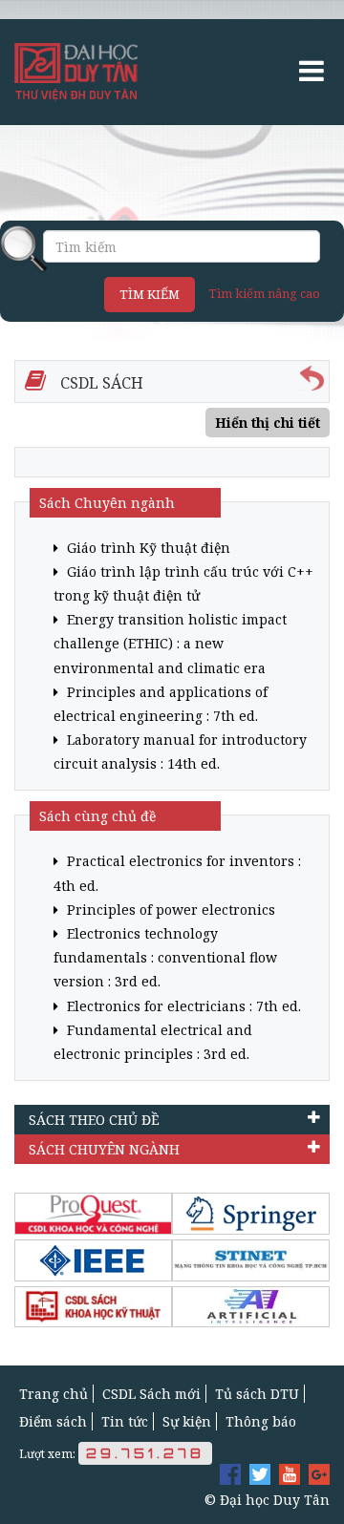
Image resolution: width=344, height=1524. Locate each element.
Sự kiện (186, 1421)
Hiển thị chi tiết (267, 422)
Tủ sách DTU (257, 1394)
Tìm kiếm (149, 294)
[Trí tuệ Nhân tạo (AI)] (251, 1307)
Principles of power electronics (169, 909)
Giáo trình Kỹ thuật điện (146, 548)
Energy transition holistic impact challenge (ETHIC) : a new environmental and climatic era (170, 643)
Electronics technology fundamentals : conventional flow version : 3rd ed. (165, 957)
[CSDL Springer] (251, 1214)
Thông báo (261, 1421)
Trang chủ (53, 1394)
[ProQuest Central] (93, 1214)
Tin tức (124, 1421)
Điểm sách (53, 1421)
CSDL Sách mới (151, 1394)
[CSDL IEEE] (93, 1260)
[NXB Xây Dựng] (93, 1307)
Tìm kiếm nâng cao (264, 293)
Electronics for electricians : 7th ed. (182, 1006)
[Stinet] (251, 1260)
